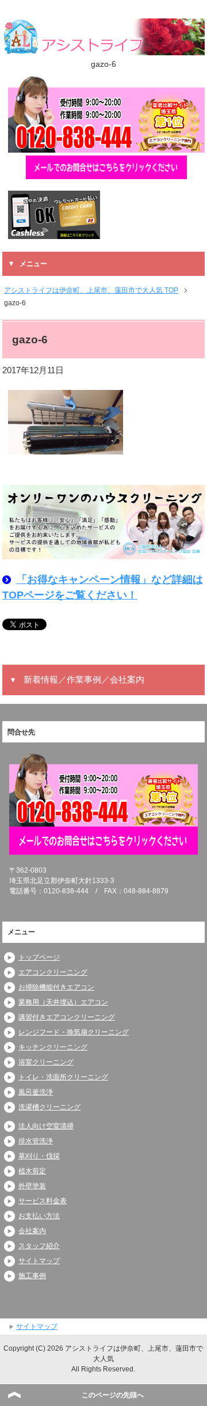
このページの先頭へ (113, 1395)
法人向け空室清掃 (46, 1126)
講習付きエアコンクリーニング (66, 1017)
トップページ (39, 957)
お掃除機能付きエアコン (56, 987)
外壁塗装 (32, 1186)
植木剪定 (32, 1171)
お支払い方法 (39, 1216)
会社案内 (32, 1231)
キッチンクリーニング (52, 1047)
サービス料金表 (42, 1201)
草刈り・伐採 (39, 1156)
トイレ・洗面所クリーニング (63, 1077)
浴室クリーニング (46, 1062)
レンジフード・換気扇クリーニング (73, 1032)
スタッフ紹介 (39, 1246)
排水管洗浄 (35, 1141)
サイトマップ (39, 1261)
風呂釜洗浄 (35, 1092)
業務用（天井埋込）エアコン (63, 1002)
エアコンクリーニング (52, 972)
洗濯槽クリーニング (49, 1107)
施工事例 (32, 1276)
